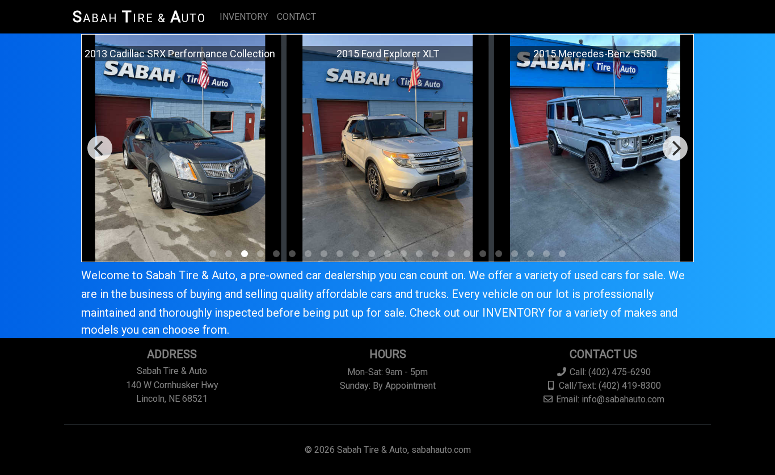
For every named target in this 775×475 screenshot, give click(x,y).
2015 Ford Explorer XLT (387, 54)
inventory (513, 313)
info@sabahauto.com (623, 399)
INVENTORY (244, 16)
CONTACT (296, 16)
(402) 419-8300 (630, 385)
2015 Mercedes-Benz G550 (595, 54)
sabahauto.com (441, 449)
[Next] (675, 148)
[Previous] (99, 148)
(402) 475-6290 (619, 372)
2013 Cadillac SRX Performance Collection (180, 54)
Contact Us (603, 354)
